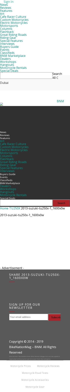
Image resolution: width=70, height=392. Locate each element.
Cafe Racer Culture (13, 17)
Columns (6, 29)
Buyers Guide (9, 47)
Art (2, 14)
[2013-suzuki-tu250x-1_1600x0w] (9, 236)
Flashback (7, 32)
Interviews (7, 44)
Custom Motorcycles (14, 20)
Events (4, 50)
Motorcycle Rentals (13, 68)
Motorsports (9, 26)
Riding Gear (8, 38)
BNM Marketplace (13, 56)
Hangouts (7, 65)
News (4, 5)
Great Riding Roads (13, 35)
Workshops (8, 62)
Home (4, 208)
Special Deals (9, 71)
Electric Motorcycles (14, 23)
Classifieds (7, 53)
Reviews (5, 8)
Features (6, 11)
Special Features (11, 41)
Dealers (5, 59)
